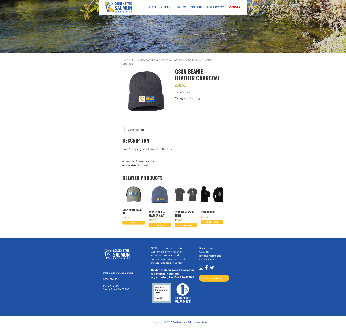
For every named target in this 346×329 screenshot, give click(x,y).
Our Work (152, 7)
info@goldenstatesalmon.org (118, 273)
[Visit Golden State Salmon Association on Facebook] (206, 268)
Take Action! (180, 7)
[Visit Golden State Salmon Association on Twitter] (212, 268)
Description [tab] (135, 129)
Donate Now (206, 248)
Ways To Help (196, 7)
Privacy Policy (206, 259)
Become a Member (214, 278)
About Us (165, 7)
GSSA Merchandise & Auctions (151, 60)
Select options (186, 225)
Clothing (177, 60)
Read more (133, 223)
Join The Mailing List (210, 256)
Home (126, 60)
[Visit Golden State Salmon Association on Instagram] (201, 268)
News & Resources (215, 7)
